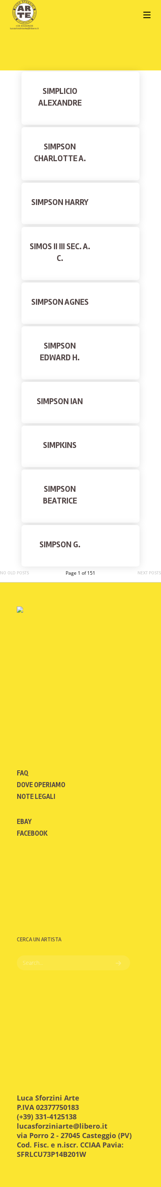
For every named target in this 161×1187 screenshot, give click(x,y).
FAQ (22, 773)
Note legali (36, 796)
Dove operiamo (41, 785)
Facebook (32, 833)
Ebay (24, 821)
